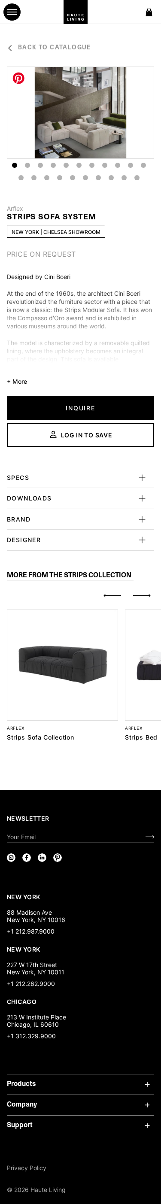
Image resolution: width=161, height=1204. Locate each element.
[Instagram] (11, 857)
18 (98, 177)
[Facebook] (26, 857)
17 (85, 177)
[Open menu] (12, 12)
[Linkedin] (42, 857)
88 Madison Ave (29, 912)
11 (143, 165)
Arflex (15, 209)
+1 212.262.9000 (31, 983)
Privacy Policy (26, 1167)
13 (33, 177)
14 (46, 177)
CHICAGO (21, 1001)
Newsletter (28, 818)
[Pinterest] (57, 857)
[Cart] (149, 12)
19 (111, 177)
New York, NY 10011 (35, 972)
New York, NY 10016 (36, 919)
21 (137, 177)
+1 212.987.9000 (31, 931)
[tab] (70, 575)
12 (21, 177)
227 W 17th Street (32, 964)
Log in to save (86, 435)
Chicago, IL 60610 (33, 1024)
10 (130, 165)
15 (59, 177)
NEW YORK (24, 896)
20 (124, 177)
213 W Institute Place (36, 1017)
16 (72, 177)
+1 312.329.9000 (31, 1036)
